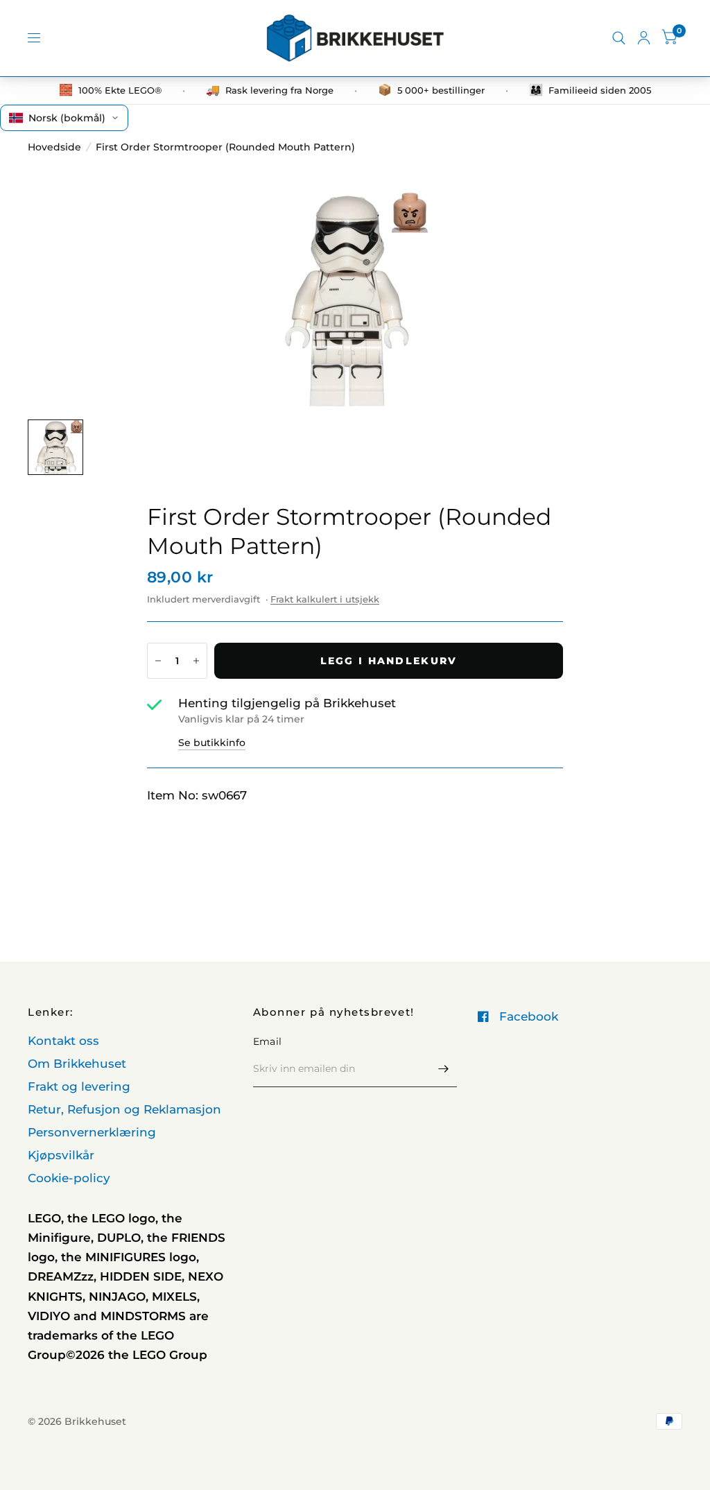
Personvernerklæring (92, 1132)
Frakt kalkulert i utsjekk (324, 599)
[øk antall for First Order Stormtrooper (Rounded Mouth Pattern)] (196, 660)
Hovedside (54, 147)
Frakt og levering (79, 1086)
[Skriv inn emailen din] (443, 1069)
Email (267, 1041)
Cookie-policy (69, 1178)
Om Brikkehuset (77, 1064)
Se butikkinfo (211, 742)
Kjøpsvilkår (61, 1155)
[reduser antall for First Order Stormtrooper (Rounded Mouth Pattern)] (158, 660)
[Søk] (618, 38)
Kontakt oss (63, 1041)
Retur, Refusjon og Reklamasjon (124, 1109)
